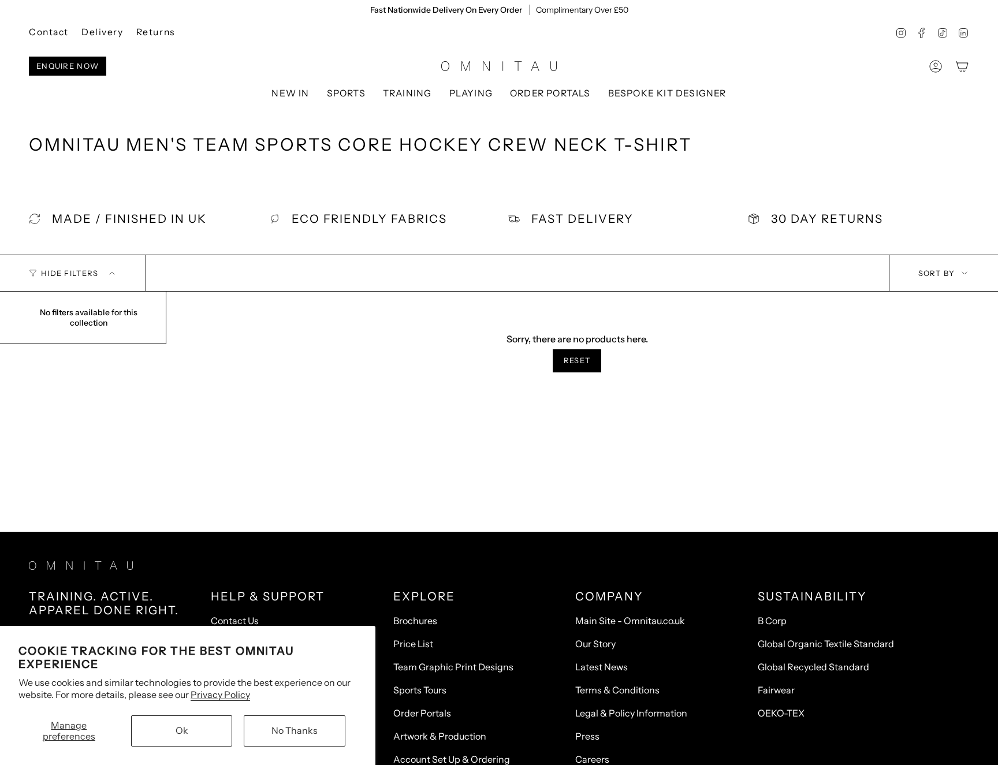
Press (587, 736)
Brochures (415, 620)
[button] (346, 94)
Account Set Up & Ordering (451, 759)
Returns (155, 32)
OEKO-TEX (781, 713)
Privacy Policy (220, 694)
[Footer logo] (81, 565)
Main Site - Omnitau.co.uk (630, 620)
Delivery (102, 32)
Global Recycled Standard (813, 667)
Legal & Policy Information (631, 713)
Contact (49, 32)
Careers (592, 759)
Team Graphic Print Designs (453, 667)
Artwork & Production (439, 736)
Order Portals (422, 713)
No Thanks (294, 730)
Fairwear (776, 690)
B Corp (772, 620)
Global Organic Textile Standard (826, 644)
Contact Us (235, 620)
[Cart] (962, 66)
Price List (413, 644)
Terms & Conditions (617, 690)
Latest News (601, 667)
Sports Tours (419, 690)
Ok (182, 730)
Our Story (595, 644)
